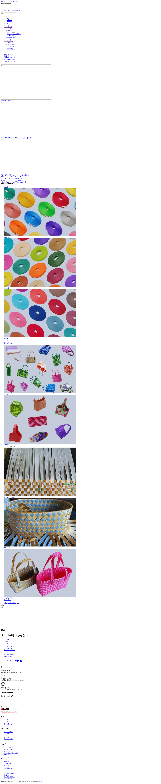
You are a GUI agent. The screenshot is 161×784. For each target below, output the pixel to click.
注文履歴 (6, 733)
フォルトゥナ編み (9, 32)
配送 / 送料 (7, 751)
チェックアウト (8, 732)
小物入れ (10, 30)
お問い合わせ (8, 54)
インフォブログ (8, 41)
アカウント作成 (8, 739)
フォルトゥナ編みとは (14, 34)
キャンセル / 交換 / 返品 (11, 753)
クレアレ (6, 25)
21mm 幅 (9, 18)
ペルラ (6, 16)
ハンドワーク (11, 44)
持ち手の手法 (11, 37)
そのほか (10, 48)
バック (9, 28)
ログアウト (7, 735)
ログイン (6, 737)
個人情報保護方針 (9, 59)
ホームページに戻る (13, 661)
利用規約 (6, 56)
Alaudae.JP (41, 781)
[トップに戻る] (6, 3)
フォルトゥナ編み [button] (9, 446)
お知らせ (10, 42)
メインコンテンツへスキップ (9, 1)
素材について (11, 49)
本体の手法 (10, 35)
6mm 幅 (9, 21)
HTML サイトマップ (10, 61)
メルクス (6, 640)
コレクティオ (8, 27)
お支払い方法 (8, 749)
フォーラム (7, 39)
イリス (6, 23)
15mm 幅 (9, 20)
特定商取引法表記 (9, 58)
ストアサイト (11, 46)
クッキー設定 (8, 778)
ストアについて (8, 653)
